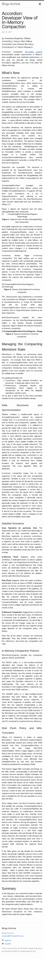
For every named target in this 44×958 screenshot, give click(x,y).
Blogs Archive (11, 4)
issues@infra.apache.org (12, 936)
